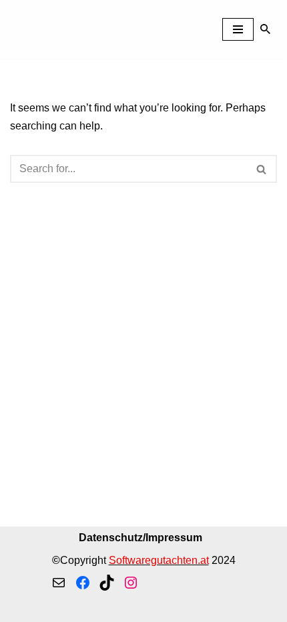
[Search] (265, 29)
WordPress (129, 607)
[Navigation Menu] (238, 29)
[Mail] (59, 583)
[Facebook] (83, 583)
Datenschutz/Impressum (140, 537)
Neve (22, 607)
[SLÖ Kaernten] (59, 29)
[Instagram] (131, 583)
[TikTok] (107, 583)
